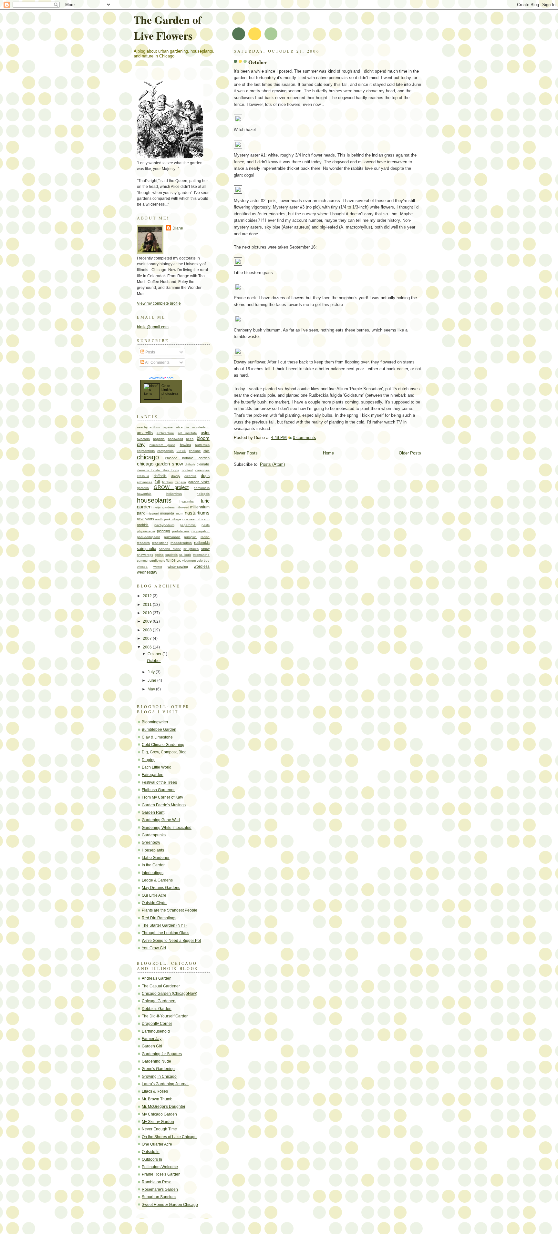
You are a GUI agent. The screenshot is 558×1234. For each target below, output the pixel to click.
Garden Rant (153, 812)
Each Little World (156, 767)
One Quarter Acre (157, 1144)
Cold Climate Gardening (163, 744)
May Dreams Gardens (161, 887)
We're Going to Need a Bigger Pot (171, 940)
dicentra (190, 476)
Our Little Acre (154, 895)
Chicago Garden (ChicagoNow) (169, 993)
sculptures (191, 549)
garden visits (199, 482)
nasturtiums (197, 512)
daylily (175, 476)
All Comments (157, 362)
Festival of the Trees (159, 782)
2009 (148, 621)
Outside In (151, 1151)
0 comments (304, 437)
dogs (205, 476)
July (152, 672)
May (152, 689)
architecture (165, 433)
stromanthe (201, 554)
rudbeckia (202, 543)
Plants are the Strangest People (169, 910)
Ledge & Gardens (157, 880)
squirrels (171, 554)
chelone (195, 451)
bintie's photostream (169, 393)
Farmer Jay (151, 1038)
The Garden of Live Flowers (168, 27)
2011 (148, 604)
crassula (143, 476)
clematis (203, 464)
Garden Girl (152, 1046)
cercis (181, 451)
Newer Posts (246, 453)
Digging (149, 760)
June (152, 680)
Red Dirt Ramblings (159, 918)
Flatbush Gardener (158, 790)
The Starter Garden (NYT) (164, 925)
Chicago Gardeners (159, 1001)
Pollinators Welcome (160, 1167)
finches (167, 482)
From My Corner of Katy (162, 797)
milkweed (182, 507)
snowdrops (145, 554)
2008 (148, 630)
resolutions (160, 543)
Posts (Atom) (272, 464)
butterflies (202, 445)
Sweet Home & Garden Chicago (170, 1204)
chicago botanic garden (187, 458)
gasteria (143, 488)
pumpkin (190, 537)
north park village (168, 519)
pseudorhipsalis (148, 537)
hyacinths (187, 501)
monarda (167, 513)
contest (187, 470)
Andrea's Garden (156, 978)
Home (328, 453)
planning (163, 531)
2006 (148, 647)
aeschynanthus (148, 427)
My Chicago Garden (159, 1114)
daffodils (160, 476)
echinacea (144, 482)
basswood (175, 439)
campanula (165, 451)
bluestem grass (163, 445)
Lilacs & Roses (155, 1091)
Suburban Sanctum (159, 1197)
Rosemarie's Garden (160, 1189)
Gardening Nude (156, 1061)
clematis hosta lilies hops (158, 470)
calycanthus (146, 451)
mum (179, 513)
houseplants (154, 500)
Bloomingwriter (155, 722)
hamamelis (202, 488)
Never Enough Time (159, 1129)
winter (157, 566)
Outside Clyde (154, 903)
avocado (143, 439)
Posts (149, 352)
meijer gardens (164, 507)
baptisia (159, 439)
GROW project (171, 487)
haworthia (144, 493)
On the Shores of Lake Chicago (169, 1137)
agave (168, 427)
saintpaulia (146, 548)
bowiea (185, 445)
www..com (161, 378)
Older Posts (410, 453)
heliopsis (203, 493)
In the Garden (154, 865)
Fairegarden (152, 774)
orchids (143, 525)
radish (205, 537)
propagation (200, 531)
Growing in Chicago (159, 1076)
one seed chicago (196, 519)
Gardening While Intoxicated (166, 827)
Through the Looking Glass (165, 933)
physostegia (146, 531)
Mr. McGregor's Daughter (163, 1106)
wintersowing (178, 566)
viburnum (189, 560)
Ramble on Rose (156, 1182)
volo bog (203, 560)
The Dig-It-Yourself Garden (165, 1016)
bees (189, 439)
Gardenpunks (154, 835)
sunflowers (157, 560)
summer (143, 560)
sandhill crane (170, 549)
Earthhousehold (156, 1031)
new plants (145, 519)
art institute (187, 433)
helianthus (174, 493)
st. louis (185, 554)
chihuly (190, 464)
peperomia (188, 525)
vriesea (142, 566)
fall (157, 482)
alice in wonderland (193, 427)
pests (206, 525)
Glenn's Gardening (158, 1068)
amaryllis (145, 433)
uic (179, 560)
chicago (148, 457)
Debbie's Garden (156, 1008)
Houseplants (153, 850)
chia (206, 451)
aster (205, 433)
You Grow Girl (154, 948)
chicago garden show (160, 463)
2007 (148, 638)
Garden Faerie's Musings (164, 805)
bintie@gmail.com (153, 327)
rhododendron (181, 543)
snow (205, 549)
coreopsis (202, 470)
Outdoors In (152, 1159)
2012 (148, 596)
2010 (148, 613)
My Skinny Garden (158, 1121)
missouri (153, 513)
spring (159, 554)
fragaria (180, 482)
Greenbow (151, 842)
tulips (171, 560)
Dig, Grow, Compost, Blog (164, 752)
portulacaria (181, 531)
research (143, 543)
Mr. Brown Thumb (157, 1099)
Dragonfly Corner (157, 1023)
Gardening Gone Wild (161, 820)
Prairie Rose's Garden (161, 1174)
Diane (177, 228)
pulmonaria (172, 537)
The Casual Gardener (161, 986)
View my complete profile (159, 303)
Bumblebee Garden (159, 729)
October (257, 62)
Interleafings (152, 873)
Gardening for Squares (162, 1054)
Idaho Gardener (156, 857)
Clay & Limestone (157, 737)
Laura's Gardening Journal (165, 1084)
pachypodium (164, 525)
